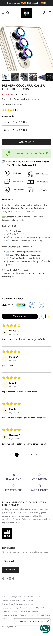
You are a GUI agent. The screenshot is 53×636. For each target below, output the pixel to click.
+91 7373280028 (36, 273)
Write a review (19, 316)
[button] (8, 110)
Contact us (6, 619)
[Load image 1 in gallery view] (26, 45)
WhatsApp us (8, 276)
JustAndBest (12, 626)
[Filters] (41, 316)
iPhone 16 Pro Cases (9, 615)
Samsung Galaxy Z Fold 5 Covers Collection (17, 600)
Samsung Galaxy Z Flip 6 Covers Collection (17, 604)
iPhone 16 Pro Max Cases (29, 611)
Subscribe (10, 570)
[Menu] (3, 13)
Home (4, 597)
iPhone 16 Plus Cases (9, 611)
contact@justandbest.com (13, 273)
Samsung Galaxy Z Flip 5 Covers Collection (17, 608)
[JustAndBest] (26, 13)
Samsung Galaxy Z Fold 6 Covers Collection (25, 597)
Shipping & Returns (43, 615)
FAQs (31, 615)
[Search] (9, 13)
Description (7, 199)
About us (23, 615)
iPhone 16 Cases (41, 608)
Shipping (18, 99)
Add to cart (26, 142)
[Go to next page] (41, 455)
